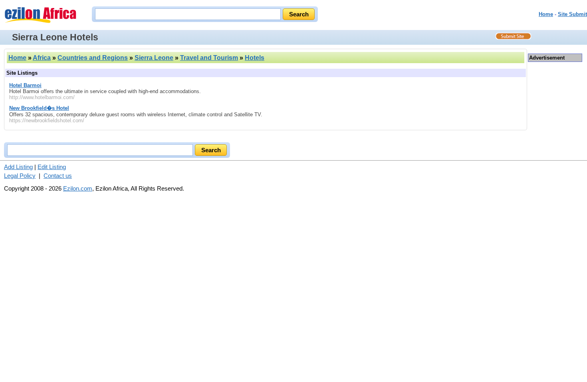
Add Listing (18, 166)
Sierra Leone (154, 57)
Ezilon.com (77, 188)
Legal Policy (20, 175)
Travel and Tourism (209, 57)
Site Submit (572, 14)
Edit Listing (52, 166)
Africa (42, 57)
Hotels (254, 57)
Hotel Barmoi (25, 85)
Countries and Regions (93, 57)
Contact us (58, 175)
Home (546, 14)
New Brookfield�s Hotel (39, 108)
